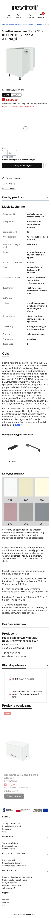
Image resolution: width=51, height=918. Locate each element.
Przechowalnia (8, 848)
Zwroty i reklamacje (11, 823)
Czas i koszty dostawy (12, 863)
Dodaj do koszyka (22, 165)
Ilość (4, 148)
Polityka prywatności (11, 885)
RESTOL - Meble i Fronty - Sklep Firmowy (18, 25)
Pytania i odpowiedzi (11, 826)
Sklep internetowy (22, 914)
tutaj (17, 424)
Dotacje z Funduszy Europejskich (17, 877)
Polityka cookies (9, 882)
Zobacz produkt (14, 796)
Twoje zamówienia (10, 843)
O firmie (5, 902)
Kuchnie (40, 25)
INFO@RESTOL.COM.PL (14, 656)
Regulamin (6, 829)
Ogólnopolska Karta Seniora (14, 880)
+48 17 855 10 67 (11, 653)
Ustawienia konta (9, 846)
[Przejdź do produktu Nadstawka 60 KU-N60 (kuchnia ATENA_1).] (25, 741)
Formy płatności (9, 860)
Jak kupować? (8, 888)
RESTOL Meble (9, 189)
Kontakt (5, 899)
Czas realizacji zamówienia (14, 865)
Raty (4, 831)
